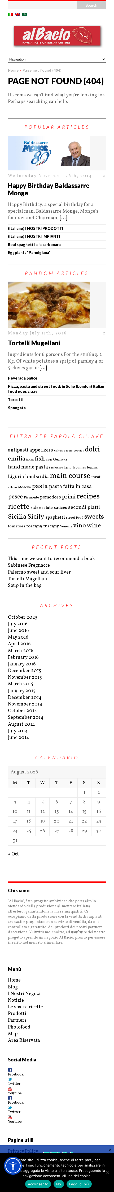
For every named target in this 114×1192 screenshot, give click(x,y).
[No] (107, 1172)
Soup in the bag (25, 585)
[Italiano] (10, 14)
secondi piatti (84, 507)
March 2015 (20, 684)
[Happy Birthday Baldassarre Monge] (57, 153)
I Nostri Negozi (24, 994)
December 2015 (24, 671)
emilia (16, 459)
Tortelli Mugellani (34, 343)
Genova (60, 459)
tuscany (51, 526)
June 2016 (18, 630)
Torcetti (15, 399)
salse (35, 508)
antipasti (18, 450)
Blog (13, 987)
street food (74, 517)
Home (14, 980)
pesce (15, 497)
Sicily (36, 517)
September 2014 (25, 717)
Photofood (19, 1027)
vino (79, 526)
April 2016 (19, 644)
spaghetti (55, 517)
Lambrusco (56, 468)
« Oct (13, 854)
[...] (63, 218)
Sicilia (17, 517)
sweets (94, 517)
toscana (34, 526)
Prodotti (17, 1013)
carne (68, 450)
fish (40, 459)
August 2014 (21, 724)
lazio (68, 467)
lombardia (37, 476)
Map (13, 1034)
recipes (88, 496)
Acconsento (38, 1184)
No (58, 1184)
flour (49, 460)
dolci (92, 450)
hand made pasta (28, 467)
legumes (79, 467)
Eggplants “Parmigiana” (29, 252)
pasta (40, 486)
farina (30, 460)
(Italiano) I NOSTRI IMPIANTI (34, 236)
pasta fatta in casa (70, 486)
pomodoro (50, 497)
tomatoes (16, 526)
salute (47, 508)
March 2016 (20, 651)
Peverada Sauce (22, 378)
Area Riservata (24, 1040)
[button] (13, 1165)
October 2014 (22, 711)
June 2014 (18, 737)
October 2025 (22, 617)
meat (95, 477)
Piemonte (31, 497)
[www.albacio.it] (57, 37)
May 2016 (18, 637)
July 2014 (18, 731)
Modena (24, 487)
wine (94, 526)
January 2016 (22, 664)
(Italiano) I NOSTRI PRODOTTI (35, 228)
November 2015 (25, 677)
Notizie (16, 1000)
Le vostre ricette (25, 1007)
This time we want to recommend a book (51, 559)
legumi (92, 467)
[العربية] (24, 14)
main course (70, 476)
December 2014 (25, 697)
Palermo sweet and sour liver (39, 572)
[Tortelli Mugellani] (57, 305)
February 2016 (23, 657)
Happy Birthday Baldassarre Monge (48, 189)
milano (12, 487)
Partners (17, 1020)
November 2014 (25, 704)
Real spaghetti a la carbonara (34, 244)
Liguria (16, 476)
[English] (17, 14)
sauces (60, 508)
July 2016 (18, 624)
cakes (58, 450)
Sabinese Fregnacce (29, 565)
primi (69, 497)
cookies (79, 451)
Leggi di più (79, 1184)
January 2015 (22, 691)
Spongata (17, 408)
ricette (18, 507)
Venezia (66, 526)
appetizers (41, 450)
